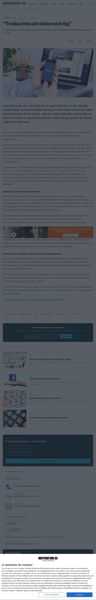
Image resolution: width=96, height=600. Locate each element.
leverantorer (15, 568)
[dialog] (48, 577)
